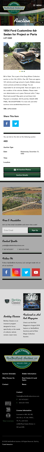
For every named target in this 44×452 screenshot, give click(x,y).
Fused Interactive (7, 444)
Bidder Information (29, 374)
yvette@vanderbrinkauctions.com (13, 245)
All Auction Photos (22, 170)
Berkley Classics (12, 316)
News (24, 384)
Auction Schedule (9, 374)
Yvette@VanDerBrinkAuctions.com (27, 396)
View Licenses (8, 421)
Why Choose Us (8, 378)
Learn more (13, 335)
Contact (5, 384)
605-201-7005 (24, 249)
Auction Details (22, 175)
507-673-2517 (8, 249)
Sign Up (35, 230)
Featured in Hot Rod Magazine (31, 316)
